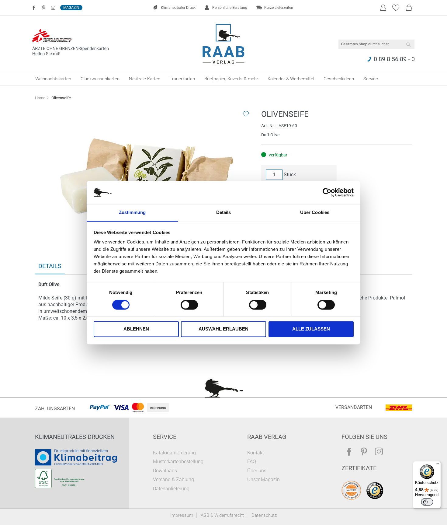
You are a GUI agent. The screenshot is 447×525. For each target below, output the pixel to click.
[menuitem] (53, 79)
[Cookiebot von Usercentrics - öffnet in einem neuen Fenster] (327, 192)
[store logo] (223, 44)
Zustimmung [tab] (132, 212)
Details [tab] (223, 212)
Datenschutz (264, 515)
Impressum (181, 515)
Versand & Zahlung (173, 479)
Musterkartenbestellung (178, 461)
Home (40, 98)
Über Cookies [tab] (314, 212)
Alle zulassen (311, 329)
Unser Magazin (263, 479)
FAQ (251, 461)
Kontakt (255, 453)
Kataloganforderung (174, 453)
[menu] (223, 79)
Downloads (165, 471)
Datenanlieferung (171, 489)
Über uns (256, 471)
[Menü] (437, 464)
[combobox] (376, 44)
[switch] (189, 305)
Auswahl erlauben (223, 329)
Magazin (71, 7)
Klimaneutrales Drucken (75, 436)
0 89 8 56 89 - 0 (394, 59)
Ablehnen (136, 329)
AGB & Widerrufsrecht (222, 515)
